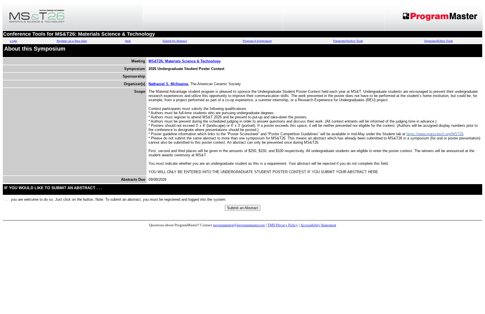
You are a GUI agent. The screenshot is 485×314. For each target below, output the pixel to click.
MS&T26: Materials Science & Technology (184, 61)
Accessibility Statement (318, 225)
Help (128, 40)
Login (13, 40)
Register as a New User (72, 40)
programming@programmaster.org (239, 225)
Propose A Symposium (257, 40)
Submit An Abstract (175, 40)
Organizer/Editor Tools (438, 40)
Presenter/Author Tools (348, 40)
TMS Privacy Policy (282, 225)
